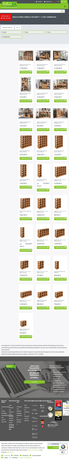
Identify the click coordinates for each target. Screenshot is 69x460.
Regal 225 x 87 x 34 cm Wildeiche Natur (25, 301)
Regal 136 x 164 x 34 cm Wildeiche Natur (42, 212)
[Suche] (62, 11)
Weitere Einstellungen (25, 457)
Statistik (16, 455)
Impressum (10, 452)
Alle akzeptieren (57, 447)
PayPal (6, 457)
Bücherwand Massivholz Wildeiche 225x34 (42, 65)
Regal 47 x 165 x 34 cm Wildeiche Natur (25, 240)
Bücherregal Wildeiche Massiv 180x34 (42, 151)
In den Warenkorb (25, 100)
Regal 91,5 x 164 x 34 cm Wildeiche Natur (60, 212)
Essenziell (7, 455)
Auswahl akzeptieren (57, 444)
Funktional (15, 457)
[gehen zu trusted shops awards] (58, 416)
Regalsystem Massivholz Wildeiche (59, 272)
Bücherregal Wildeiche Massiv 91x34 (25, 180)
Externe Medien (36, 455)
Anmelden (34, 382)
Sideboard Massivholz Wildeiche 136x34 (42, 123)
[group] (26, 55)
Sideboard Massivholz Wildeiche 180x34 (59, 94)
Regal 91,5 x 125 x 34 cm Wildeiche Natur (42, 272)
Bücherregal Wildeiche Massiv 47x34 (42, 180)
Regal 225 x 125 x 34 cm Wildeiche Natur (42, 240)
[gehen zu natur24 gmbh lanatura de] (58, 404)
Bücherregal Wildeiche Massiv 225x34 (25, 151)
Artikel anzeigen (25, 72)
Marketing (25, 455)
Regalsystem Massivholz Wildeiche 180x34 (59, 65)
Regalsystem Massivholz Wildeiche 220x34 (25, 65)
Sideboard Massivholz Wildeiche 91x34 (59, 123)
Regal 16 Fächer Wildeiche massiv (25, 212)
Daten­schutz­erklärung (33, 450)
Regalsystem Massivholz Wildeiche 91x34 (25, 94)
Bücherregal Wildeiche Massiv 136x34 (59, 151)
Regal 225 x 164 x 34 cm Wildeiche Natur (59, 180)
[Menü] (66, 445)
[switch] (63, 452)
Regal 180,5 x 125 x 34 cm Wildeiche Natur (60, 240)
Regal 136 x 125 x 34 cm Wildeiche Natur (25, 272)
